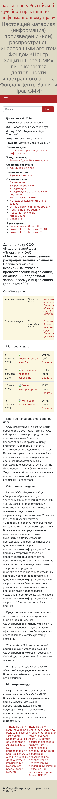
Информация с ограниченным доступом (28, 193)
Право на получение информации (22, 214)
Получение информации (25, 209)
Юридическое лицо (22, 167)
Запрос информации (22, 185)
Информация (18, 188)
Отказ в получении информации (30, 206)
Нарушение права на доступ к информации (29, 152)
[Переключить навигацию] (5, 99)
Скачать (47, 362)
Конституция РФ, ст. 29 (24, 226)
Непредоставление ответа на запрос (28, 202)
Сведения (16, 218)
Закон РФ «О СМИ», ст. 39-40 (28, 229)
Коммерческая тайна (23, 197)
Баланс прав (17, 182)
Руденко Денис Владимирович (29, 160)
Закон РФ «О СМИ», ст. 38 (26, 232)
